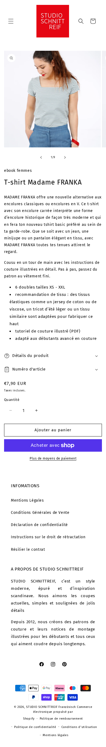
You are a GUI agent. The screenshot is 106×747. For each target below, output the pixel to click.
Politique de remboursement (61, 718)
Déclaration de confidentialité (39, 525)
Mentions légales (55, 735)
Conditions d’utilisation (79, 727)
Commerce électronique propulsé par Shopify (57, 712)
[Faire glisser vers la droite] (65, 157)
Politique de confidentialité (35, 727)
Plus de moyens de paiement (53, 458)
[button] (11, 21)
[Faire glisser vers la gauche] (41, 157)
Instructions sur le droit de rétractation (48, 537)
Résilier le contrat (28, 549)
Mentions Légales (27, 500)
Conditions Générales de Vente (40, 512)
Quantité (11, 400)
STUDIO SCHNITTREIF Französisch (51, 707)
